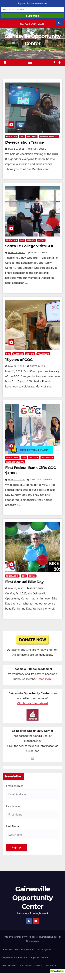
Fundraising (12, 458)
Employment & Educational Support (20, 957)
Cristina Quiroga (41, 479)
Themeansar (32, 941)
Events (45, 957)
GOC (22, 137)
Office (41, 240)
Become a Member (24, 949)
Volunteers (43, 354)
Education (11, 137)
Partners (18, 354)
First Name (13, 806)
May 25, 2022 (16, 149)
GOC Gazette (9, 965)
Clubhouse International (32, 703)
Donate (38, 965)
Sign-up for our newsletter (33, 3)
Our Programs (44, 949)
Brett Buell (38, 149)
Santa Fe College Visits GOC (29, 246)
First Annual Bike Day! (24, 582)
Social (32, 576)
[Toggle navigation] (30, 62)
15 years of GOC (18, 359)
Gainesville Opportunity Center (32, 897)
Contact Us (50, 965)
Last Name (13, 826)
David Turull (39, 252)
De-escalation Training (25, 142)
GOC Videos (25, 965)
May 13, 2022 (16, 479)
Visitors (30, 354)
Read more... (46, 679)
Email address (14, 786)
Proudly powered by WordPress (20, 936)
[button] (54, 62)
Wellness (31, 137)
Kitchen (31, 240)
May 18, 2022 (16, 366)
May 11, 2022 (16, 588)
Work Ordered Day (49, 137)
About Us (7, 949)
